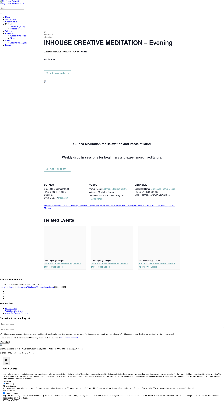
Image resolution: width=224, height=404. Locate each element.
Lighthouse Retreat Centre (114, 188)
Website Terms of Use (14, 311)
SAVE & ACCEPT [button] (11, 400)
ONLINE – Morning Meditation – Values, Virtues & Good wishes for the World (85, 206)
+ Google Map (95, 198)
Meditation (63, 197)
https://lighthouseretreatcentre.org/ (14, 287)
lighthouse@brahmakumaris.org (41, 287)
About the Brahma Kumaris (16, 313)
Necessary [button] (7, 381)
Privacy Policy (11, 308)
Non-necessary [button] (9, 390)
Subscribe (5, 342)
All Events (49, 59)
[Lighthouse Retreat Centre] (12, 2)
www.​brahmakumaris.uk (69, 338)
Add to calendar (58, 73)
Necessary (10, 383)
